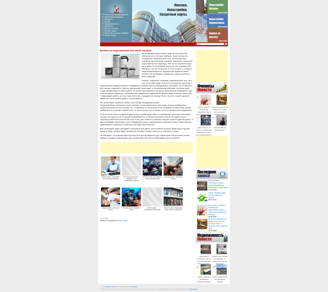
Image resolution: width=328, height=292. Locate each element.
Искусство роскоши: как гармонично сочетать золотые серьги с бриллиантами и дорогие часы (220, 112)
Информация (193, 289)
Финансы (109, 26)
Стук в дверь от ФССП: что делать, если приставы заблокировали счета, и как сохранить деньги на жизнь (204, 127)
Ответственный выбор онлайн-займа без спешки (216, 195)
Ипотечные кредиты (114, 17)
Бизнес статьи (111, 28)
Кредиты (109, 19)
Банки (107, 21)
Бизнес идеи (110, 31)
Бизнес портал (111, 286)
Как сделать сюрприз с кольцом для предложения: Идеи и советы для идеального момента (204, 107)
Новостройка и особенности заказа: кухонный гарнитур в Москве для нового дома (204, 261)
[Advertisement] (146, 147)
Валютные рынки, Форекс (117, 33)
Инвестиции (110, 35)
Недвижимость (112, 24)
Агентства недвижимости (117, 15)
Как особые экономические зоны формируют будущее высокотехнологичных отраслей (220, 276)
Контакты (134, 286)
